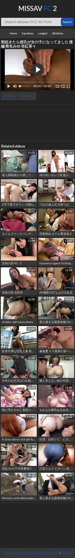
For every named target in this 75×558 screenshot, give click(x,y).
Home (13, 33)
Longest (42, 33)
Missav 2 (37, 8)
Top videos (28, 33)
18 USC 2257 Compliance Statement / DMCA (31, 552)
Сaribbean (27, 96)
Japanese (9, 96)
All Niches (57, 33)
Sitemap (66, 552)
